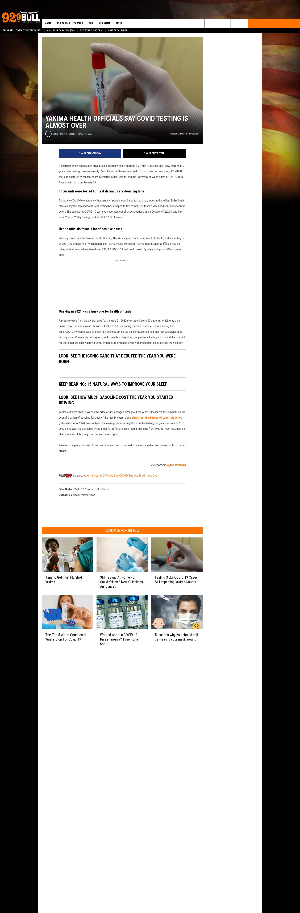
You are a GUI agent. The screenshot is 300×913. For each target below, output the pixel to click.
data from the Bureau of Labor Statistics (157, 417)
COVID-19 (78, 489)
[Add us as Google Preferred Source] (217, 23)
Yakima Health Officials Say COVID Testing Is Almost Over (121, 475)
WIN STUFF (104, 23)
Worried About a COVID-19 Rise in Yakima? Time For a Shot (119, 639)
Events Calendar (118, 30)
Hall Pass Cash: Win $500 (61, 30)
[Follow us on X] (235, 23)
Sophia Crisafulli (176, 465)
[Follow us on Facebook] (226, 23)
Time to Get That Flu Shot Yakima (63, 579)
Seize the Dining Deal (91, 30)
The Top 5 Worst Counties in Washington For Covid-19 (65, 637)
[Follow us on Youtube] (243, 23)
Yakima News (87, 495)
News (76, 495)
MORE (119, 23)
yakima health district (97, 489)
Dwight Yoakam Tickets (29, 30)
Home (48, 23)
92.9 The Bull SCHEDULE (70, 23)
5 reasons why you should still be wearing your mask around (176, 637)
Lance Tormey (59, 134)
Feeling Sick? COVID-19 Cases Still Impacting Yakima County (176, 579)
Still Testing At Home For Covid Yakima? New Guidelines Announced (121, 581)
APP (91, 23)
